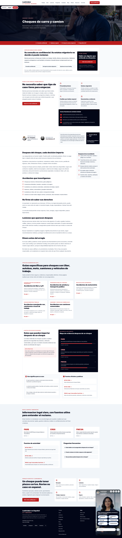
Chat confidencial (95, 2)
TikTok (36, 525)
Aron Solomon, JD (50, 139)
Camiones (82, 520)
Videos (72, 2)
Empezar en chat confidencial (30, 103)
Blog (68, 2)
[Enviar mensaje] (118, 529)
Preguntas (57, 2)
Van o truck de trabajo (85, 518)
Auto (47, 2)
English (9, 7)
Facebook (41, 525)
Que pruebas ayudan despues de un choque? (77, 457)
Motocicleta (82, 516)
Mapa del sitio (62, 531)
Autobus (82, 514)
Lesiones (52, 2)
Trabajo (43, 2)
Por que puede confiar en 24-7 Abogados (92, 141)
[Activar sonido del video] (111, 491)
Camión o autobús (101, 523)
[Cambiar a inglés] (114, 491)
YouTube (24, 525)
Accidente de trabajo (112, 517)
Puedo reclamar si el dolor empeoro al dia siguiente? (79, 452)
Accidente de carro (102, 517)
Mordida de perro (113, 523)
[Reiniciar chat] (116, 491)
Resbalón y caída (113, 520)
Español (15, 7)
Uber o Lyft (102, 520)
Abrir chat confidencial (87, 61)
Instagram (31, 525)
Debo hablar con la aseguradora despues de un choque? (80, 447)
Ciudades (64, 2)
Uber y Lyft (82, 512)
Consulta (83, 2)
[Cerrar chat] (119, 491)
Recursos (77, 2)
